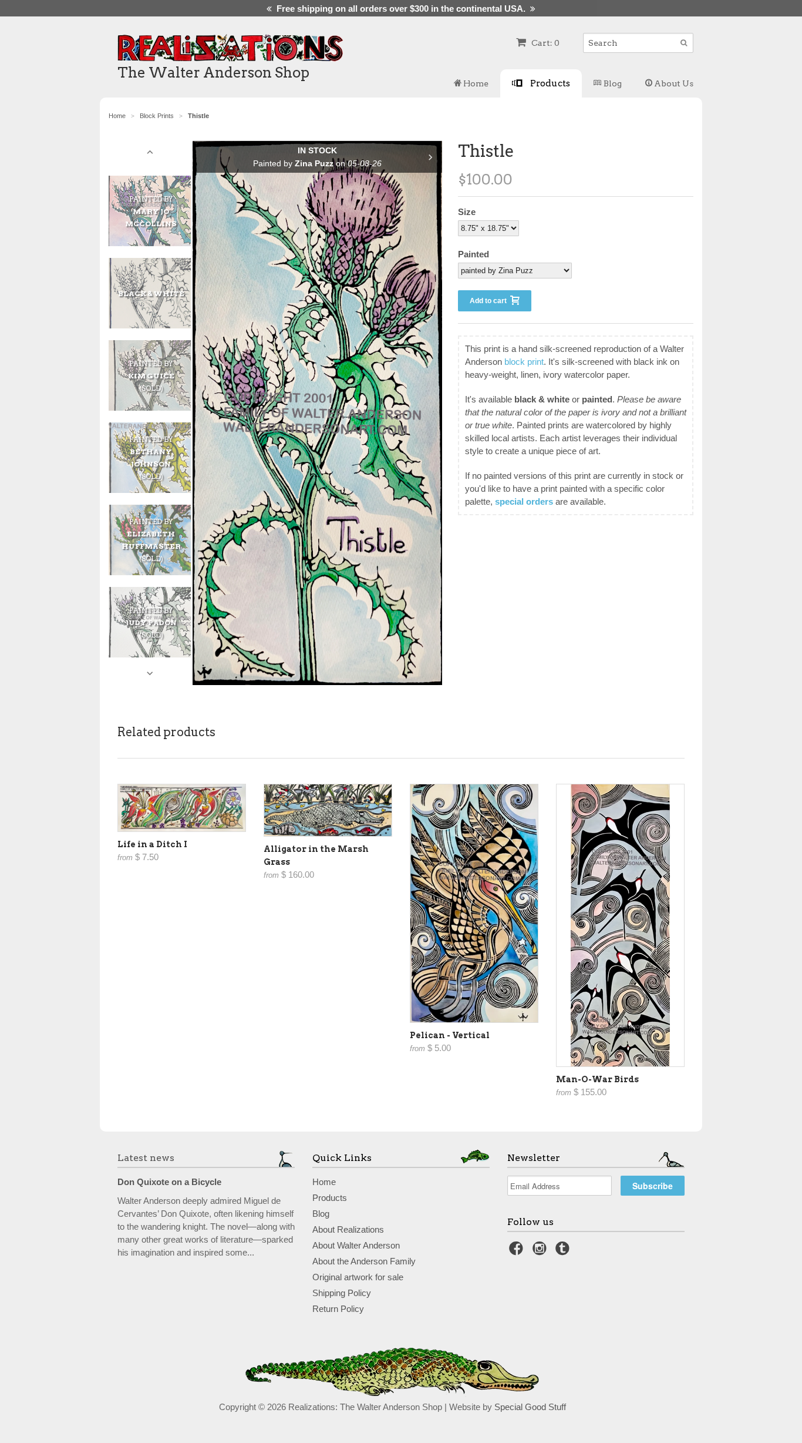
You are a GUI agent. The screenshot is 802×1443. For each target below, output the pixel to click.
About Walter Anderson (356, 1245)
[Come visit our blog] (564, 1251)
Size (467, 212)
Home (474, 83)
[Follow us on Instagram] (541, 1251)
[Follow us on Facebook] (518, 1251)
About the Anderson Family (364, 1261)
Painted (473, 254)
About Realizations (348, 1229)
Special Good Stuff (530, 1407)
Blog (612, 83)
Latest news (145, 1157)
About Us (672, 83)
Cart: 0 (545, 43)
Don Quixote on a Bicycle (169, 1182)
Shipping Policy (341, 1293)
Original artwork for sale (357, 1277)
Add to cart (490, 301)
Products (549, 83)
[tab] (156, 211)
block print (524, 362)
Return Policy (338, 1309)
